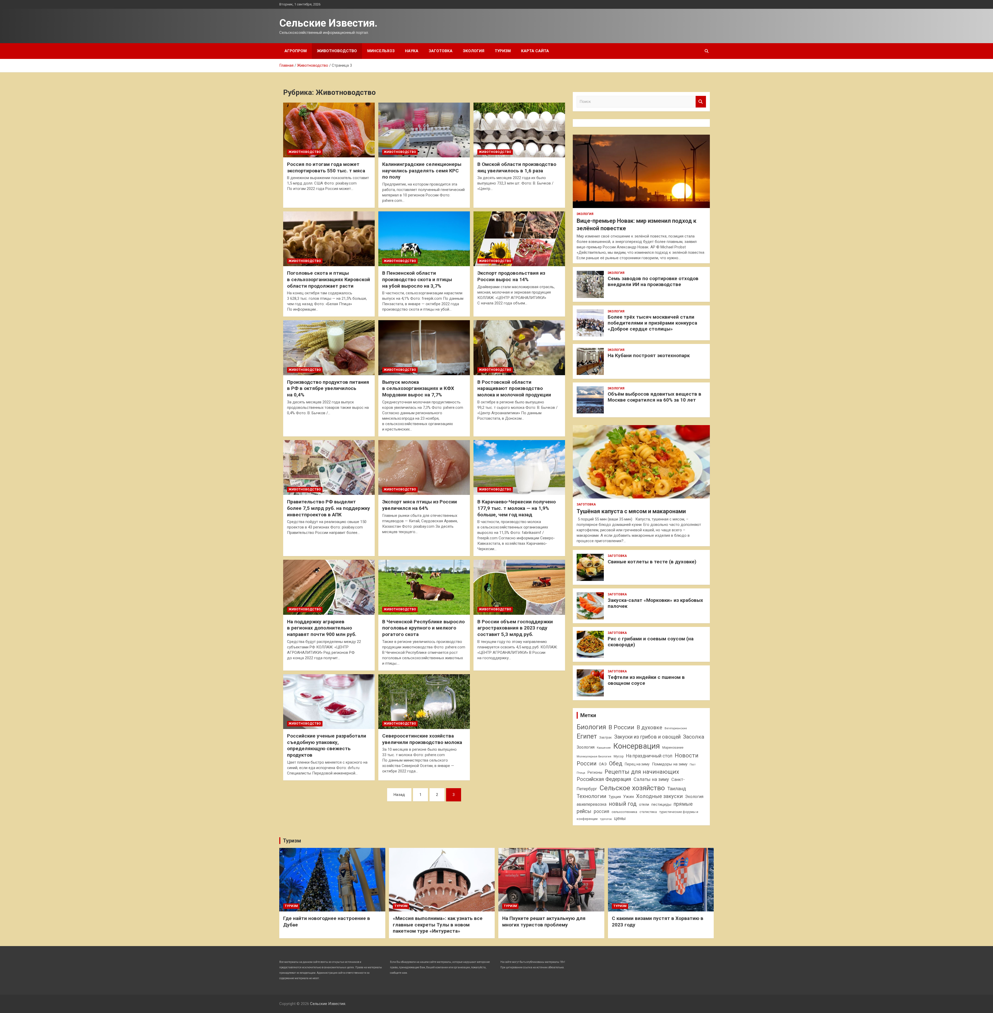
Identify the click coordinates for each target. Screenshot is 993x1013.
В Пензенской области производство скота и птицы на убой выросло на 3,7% (417, 279)
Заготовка (441, 51)
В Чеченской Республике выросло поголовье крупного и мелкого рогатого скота (423, 628)
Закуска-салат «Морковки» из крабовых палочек (655, 603)
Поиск (701, 102)
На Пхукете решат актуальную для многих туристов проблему (543, 921)
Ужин (628, 796)
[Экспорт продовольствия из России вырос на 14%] (519, 238)
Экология (473, 51)
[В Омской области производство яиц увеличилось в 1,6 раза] (519, 130)
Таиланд (676, 789)
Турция (614, 796)
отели (644, 804)
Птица (581, 772)
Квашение (604, 747)
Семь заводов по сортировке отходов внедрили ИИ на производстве (653, 281)
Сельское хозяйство (632, 788)
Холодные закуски (659, 796)
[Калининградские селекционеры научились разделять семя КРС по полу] (424, 130)
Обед (615, 763)
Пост (693, 764)
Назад (399, 794)
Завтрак (605, 737)
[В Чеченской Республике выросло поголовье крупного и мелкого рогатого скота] (424, 587)
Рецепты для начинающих (642, 771)
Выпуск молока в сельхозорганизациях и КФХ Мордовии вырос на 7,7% (418, 388)
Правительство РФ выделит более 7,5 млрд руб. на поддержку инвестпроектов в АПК (328, 508)
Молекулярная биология (594, 756)
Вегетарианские (676, 728)
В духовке (649, 727)
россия (601, 811)
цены (620, 818)
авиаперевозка (591, 804)
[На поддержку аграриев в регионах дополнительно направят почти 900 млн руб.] (329, 587)
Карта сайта (535, 51)
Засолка (693, 737)
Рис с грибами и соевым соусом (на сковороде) (651, 642)
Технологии (591, 796)
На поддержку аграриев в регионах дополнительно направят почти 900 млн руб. (321, 628)
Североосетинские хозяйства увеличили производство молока (422, 739)
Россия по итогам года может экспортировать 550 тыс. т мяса (326, 167)
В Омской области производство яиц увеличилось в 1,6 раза (516, 167)
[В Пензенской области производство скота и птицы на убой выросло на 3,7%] (424, 238)
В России (621, 727)
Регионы (595, 772)
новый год (623, 804)
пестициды (661, 804)
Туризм (503, 51)
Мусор (619, 756)
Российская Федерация (604, 779)
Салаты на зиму (651, 779)
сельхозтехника (624, 812)
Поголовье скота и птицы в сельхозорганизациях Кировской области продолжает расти (328, 279)
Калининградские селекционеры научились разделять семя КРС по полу (421, 170)
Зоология (586, 747)
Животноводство (337, 51)
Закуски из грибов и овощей (647, 737)
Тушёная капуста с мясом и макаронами (631, 511)
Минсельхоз (381, 51)
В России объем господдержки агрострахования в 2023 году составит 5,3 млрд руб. (515, 628)
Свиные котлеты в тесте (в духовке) (652, 562)
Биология (591, 727)
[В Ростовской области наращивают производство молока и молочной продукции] (519, 347)
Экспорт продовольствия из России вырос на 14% (511, 276)
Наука (411, 51)
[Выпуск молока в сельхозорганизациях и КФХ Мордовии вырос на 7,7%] (424, 347)
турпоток (606, 819)
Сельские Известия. (328, 23)
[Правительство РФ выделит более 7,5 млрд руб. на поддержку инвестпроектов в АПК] (329, 467)
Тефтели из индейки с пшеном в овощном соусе (646, 680)
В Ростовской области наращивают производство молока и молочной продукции (514, 388)
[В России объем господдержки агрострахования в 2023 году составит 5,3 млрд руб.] (519, 587)
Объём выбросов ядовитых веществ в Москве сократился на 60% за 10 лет (654, 397)
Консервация (636, 746)
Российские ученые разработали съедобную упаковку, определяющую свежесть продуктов (326, 745)
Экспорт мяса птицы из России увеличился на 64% (419, 505)
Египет (587, 736)
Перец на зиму (637, 764)
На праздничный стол (649, 755)
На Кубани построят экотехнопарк (649, 355)
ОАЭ (603, 764)
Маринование (672, 747)
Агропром (295, 51)
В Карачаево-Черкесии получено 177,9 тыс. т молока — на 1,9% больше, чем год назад (516, 508)
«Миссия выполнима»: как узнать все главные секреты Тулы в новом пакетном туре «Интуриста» (438, 924)
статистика (648, 812)
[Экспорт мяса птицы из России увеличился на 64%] (424, 467)
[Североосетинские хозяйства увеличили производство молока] (424, 701)
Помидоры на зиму (669, 764)
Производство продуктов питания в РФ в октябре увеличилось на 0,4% (328, 388)
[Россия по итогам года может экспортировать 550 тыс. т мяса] (329, 130)
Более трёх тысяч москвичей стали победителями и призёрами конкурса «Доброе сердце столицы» (652, 323)
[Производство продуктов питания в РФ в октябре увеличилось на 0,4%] (329, 347)
